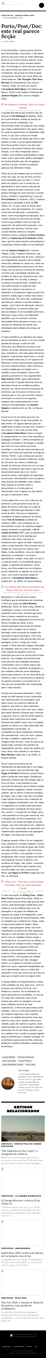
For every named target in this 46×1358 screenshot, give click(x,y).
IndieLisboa (22, 1248)
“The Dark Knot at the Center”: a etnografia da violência (19, 1152)
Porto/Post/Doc (24, 15)
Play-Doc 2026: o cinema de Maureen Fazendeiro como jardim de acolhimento (22, 1305)
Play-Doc (21, 1298)
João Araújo (9, 41)
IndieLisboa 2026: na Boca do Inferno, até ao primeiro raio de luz (22, 1255)
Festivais (7, 15)
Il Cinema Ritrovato (28, 1196)
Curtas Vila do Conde (27, 1144)
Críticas (6, 1144)
